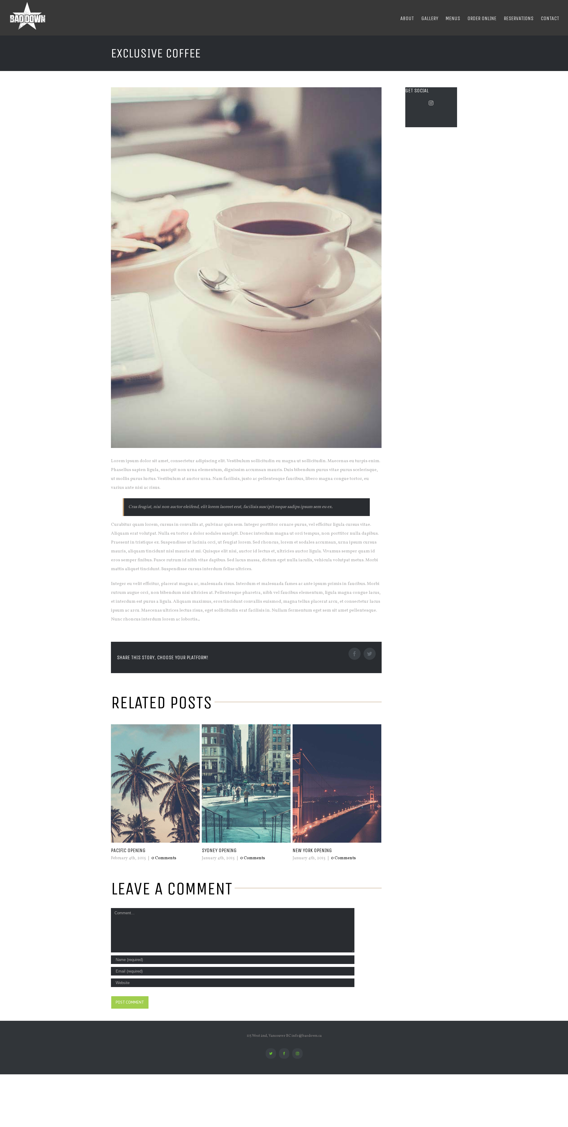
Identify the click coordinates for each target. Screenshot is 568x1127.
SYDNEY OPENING (219, 850)
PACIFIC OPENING (128, 850)
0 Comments (163, 858)
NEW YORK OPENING (312, 850)
